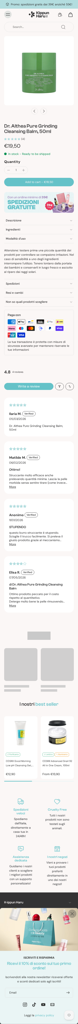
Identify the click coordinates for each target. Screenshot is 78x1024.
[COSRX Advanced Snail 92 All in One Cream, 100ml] (57, 732)
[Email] (52, 1004)
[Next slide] (43, 111)
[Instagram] (25, 1004)
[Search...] (63, 27)
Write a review (29, 386)
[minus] (8, 170)
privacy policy (44, 1015)
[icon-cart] (69, 14)
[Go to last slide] (34, 111)
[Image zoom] (39, 70)
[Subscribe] (67, 992)
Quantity (12, 161)
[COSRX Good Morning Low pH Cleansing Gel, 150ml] (20, 732)
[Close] (72, 914)
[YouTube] (43, 1004)
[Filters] (59, 386)
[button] (39, 182)
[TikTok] (34, 1004)
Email (12, 992)
